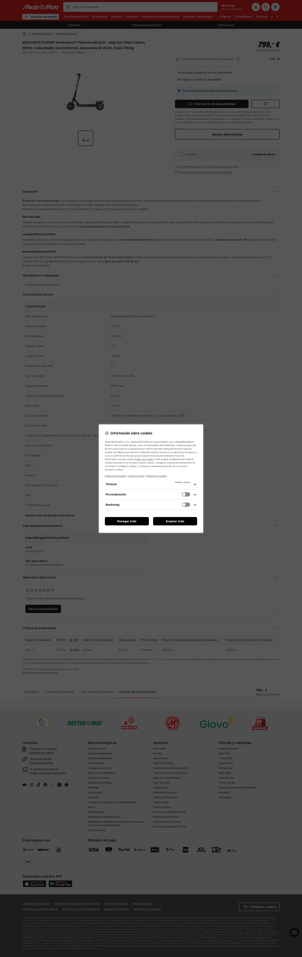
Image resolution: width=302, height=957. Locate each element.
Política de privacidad (115, 475)
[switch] (186, 494)
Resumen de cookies (157, 475)
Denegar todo (126, 521)
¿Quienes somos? (136, 475)
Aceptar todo (175, 521)
